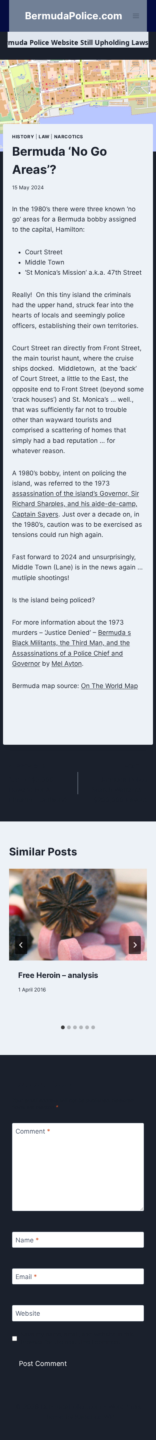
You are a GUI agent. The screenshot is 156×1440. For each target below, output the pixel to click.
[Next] (135, 945)
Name (27, 1240)
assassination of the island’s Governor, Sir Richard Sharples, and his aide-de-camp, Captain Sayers (75, 504)
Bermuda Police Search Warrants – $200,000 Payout (119, 783)
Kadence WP (94, 1417)
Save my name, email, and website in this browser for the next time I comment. (77, 1338)
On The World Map (109, 686)
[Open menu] (136, 16)
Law (44, 136)
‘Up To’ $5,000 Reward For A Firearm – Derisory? (38, 783)
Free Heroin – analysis (58, 975)
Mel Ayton (66, 663)
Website (28, 1313)
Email (26, 1277)
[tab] (63, 1027)
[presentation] (78, 915)
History (23, 136)
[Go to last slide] (21, 945)
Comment (33, 1131)
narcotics (68, 136)
